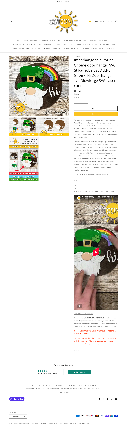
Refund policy (34, 423)
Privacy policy (43, 423)
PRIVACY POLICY (48, 385)
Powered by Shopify (24, 423)
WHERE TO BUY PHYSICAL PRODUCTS (47, 389)
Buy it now (96, 114)
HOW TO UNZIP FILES (83, 385)
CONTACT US (30, 389)
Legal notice (73, 423)
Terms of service (53, 423)
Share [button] (78, 350)
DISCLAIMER (71, 385)
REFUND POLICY (60, 385)
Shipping (76, 94)
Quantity (76, 97)
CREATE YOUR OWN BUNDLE (69, 389)
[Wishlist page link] (90, 21)
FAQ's (94, 385)
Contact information (83, 423)
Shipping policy (63, 423)
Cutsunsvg (15, 423)
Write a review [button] (79, 372)
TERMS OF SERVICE (35, 385)
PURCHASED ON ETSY (63, 392)
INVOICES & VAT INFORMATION (89, 389)
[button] (11, 21)
